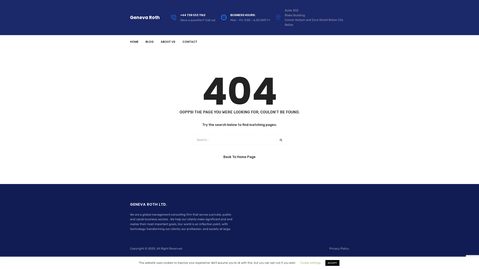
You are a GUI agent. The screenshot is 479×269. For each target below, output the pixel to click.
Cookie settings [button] (310, 263)
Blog (150, 42)
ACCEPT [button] (332, 263)
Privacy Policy (339, 248)
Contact (189, 42)
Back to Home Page (239, 157)
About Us (168, 42)
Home (134, 42)
